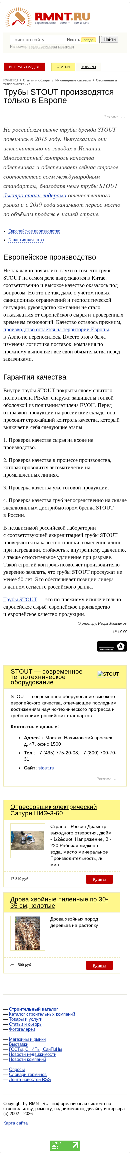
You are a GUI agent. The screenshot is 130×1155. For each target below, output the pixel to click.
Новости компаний (27, 1059)
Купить (99, 879)
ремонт (65, 22)
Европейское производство (34, 231)
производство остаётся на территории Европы (56, 329)
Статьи (63, 67)
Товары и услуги (25, 1019)
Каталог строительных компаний (42, 1014)
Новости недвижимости (32, 1054)
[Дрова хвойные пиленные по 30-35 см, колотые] (28, 948)
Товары (88, 67)
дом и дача (81, 22)
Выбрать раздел (24, 67)
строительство (45, 22)
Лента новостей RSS (30, 1079)
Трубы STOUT (20, 599)
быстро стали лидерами (34, 195)
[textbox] (55, 39)
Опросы (17, 1069)
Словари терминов (28, 1074)
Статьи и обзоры (25, 1024)
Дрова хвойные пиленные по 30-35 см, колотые (59, 902)
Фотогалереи (22, 1029)
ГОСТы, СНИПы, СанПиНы (35, 1049)
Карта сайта (15, 1123)
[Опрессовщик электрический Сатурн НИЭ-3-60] (28, 856)
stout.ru (46, 767)
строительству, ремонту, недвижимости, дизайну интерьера (64, 1108)
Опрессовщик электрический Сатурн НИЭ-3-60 (53, 810)
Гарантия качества (26, 239)
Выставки (18, 1044)
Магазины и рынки (27, 1039)
